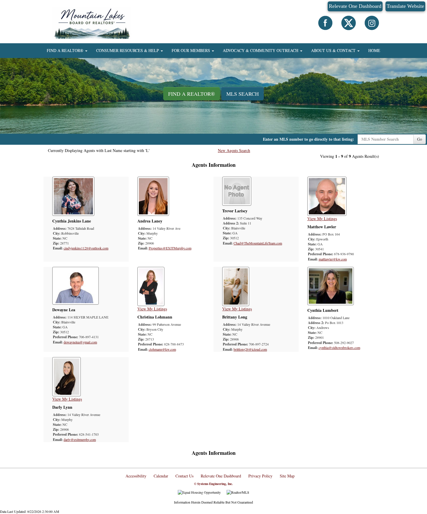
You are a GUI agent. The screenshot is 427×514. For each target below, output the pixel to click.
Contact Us (184, 476)
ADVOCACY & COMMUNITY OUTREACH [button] (261, 50)
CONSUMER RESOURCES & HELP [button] (128, 50)
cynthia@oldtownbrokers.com (339, 347)
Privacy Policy (260, 476)
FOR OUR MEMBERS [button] (191, 50)
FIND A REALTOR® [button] (66, 50)
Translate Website (405, 6)
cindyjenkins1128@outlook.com (86, 248)
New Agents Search (234, 150)
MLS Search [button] (242, 93)
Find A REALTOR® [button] (191, 93)
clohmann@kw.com (162, 349)
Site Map (287, 476)
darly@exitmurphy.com (80, 439)
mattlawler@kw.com (333, 259)
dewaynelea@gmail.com (80, 342)
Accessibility (135, 476)
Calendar (161, 476)
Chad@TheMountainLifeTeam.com (258, 243)
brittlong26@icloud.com (250, 349)
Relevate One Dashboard (355, 6)
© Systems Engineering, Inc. (213, 484)
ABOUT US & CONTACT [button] (334, 50)
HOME (374, 50)
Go (419, 139)
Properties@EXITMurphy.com (170, 248)
